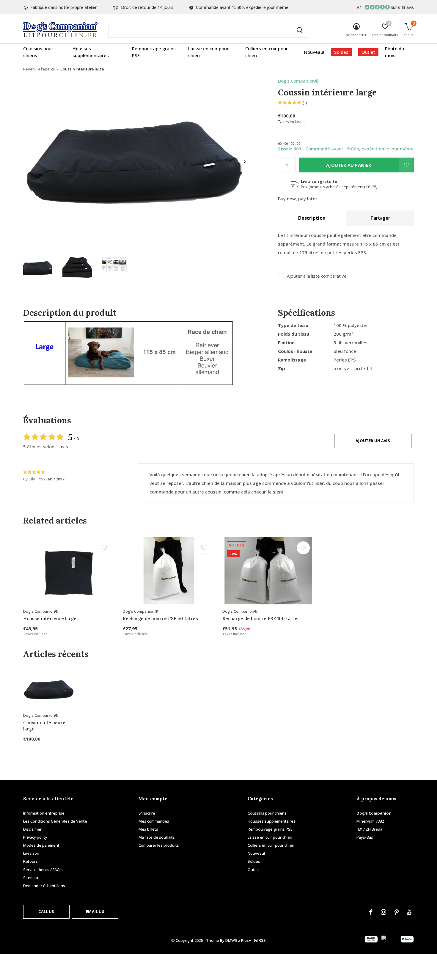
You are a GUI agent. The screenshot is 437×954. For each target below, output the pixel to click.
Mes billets (148, 829)
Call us (46, 911)
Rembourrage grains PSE (154, 52)
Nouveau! (314, 52)
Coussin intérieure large (44, 726)
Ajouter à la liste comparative (317, 276)
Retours (30, 861)
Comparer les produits (159, 845)
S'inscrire (147, 813)
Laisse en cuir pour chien (208, 52)
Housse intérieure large (49, 618)
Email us (95, 911)
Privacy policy (35, 837)
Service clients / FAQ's (43, 869)
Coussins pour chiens (38, 52)
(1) (305, 102)
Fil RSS (260, 940)
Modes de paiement (41, 845)
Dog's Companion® (298, 81)
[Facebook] (370, 912)
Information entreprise (44, 813)
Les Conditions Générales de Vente (55, 821)
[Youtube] (409, 912)
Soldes (341, 52)
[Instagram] (383, 912)
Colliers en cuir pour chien (266, 52)
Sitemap (30, 877)
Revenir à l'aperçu (39, 69)
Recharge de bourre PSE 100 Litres (261, 618)
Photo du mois (394, 52)
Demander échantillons (44, 885)
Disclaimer (32, 829)
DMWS (231, 940)
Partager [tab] (380, 218)
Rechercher (299, 30)
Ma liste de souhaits (157, 837)
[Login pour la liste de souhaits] (406, 165)
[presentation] (244, 162)
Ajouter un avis (373, 440)
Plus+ (246, 940)
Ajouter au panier (348, 165)
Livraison (31, 853)
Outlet (368, 52)
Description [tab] (312, 218)
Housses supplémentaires (91, 52)
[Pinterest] (396, 912)
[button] (37, 268)
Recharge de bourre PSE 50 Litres (160, 618)
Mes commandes (154, 821)
